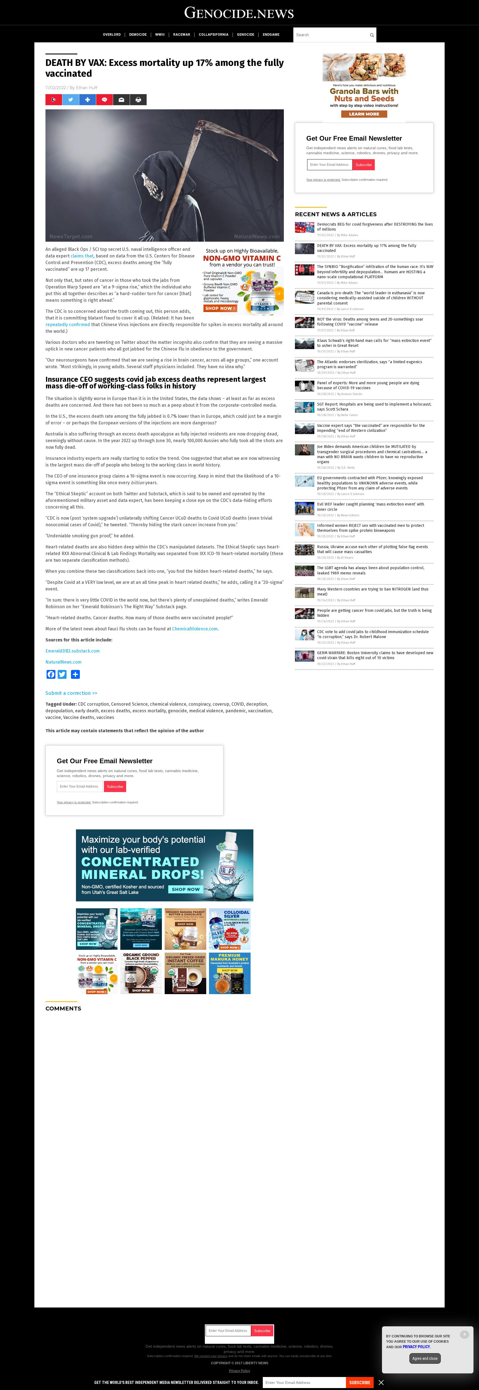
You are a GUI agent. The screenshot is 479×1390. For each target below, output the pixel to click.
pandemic (235, 710)
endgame (271, 35)
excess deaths (115, 710)
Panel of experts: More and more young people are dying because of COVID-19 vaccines (368, 385)
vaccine (53, 717)
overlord (112, 35)
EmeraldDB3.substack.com (72, 651)
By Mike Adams (347, 235)
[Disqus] (164, 1085)
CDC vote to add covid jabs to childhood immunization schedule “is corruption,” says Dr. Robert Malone (373, 634)
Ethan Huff (86, 87)
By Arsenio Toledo (349, 394)
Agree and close (425, 1358)
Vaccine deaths (78, 717)
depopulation (59, 710)
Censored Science (129, 704)
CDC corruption (93, 704)
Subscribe (359, 1382)
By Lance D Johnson (350, 309)
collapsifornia (213, 35)
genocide (245, 35)
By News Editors (348, 515)
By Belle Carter (347, 415)
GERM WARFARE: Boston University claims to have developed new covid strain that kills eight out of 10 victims (375, 655)
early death (87, 710)
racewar (181, 35)
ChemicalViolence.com (195, 628)
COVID (237, 704)
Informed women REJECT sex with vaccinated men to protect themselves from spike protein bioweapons (370, 528)
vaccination (260, 710)
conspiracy (199, 704)
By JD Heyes (345, 557)
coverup (221, 704)
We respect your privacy (211, 1356)
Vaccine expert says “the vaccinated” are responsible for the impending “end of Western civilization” (371, 428)
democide (138, 35)
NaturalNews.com (63, 662)
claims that (82, 256)
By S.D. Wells (346, 468)
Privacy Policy (239, 1371)
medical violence (206, 710)
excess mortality (149, 710)
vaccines (105, 717)
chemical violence (168, 704)
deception (256, 704)
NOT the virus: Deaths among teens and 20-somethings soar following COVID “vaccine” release (370, 322)
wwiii (160, 35)
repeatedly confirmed (67, 324)
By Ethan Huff (346, 256)
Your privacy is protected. (74, 802)
